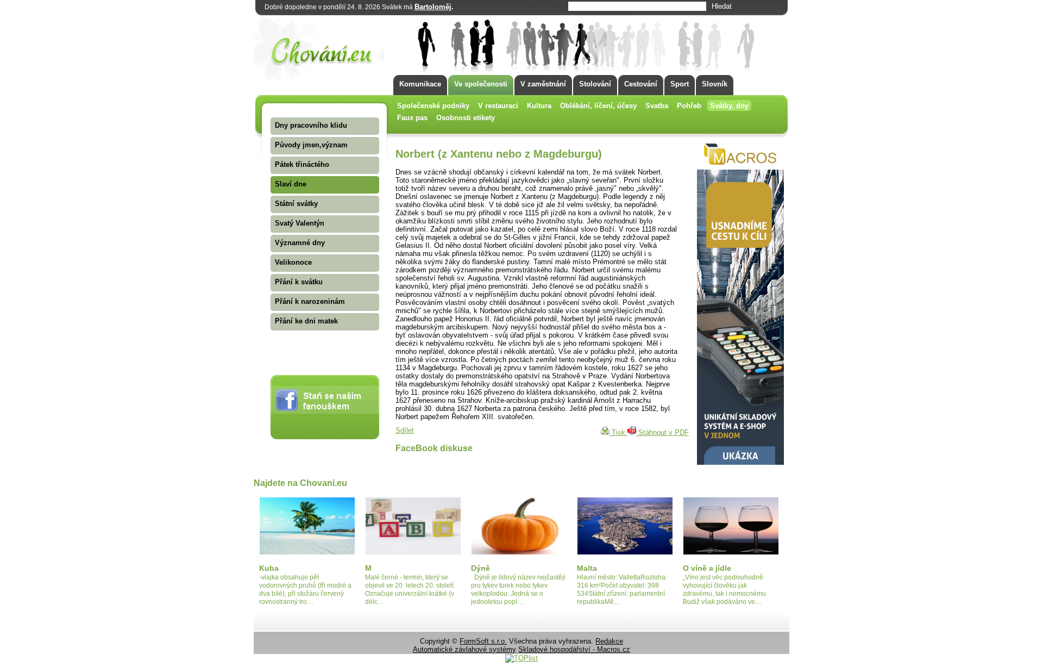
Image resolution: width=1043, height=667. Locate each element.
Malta (587, 568)
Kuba (269, 568)
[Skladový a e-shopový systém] (740, 462)
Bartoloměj (432, 7)
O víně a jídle (707, 568)
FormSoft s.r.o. (483, 641)
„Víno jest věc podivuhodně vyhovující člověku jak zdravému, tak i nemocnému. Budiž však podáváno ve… (725, 590)
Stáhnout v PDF (662, 432)
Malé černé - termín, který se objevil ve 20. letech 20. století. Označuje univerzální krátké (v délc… (410, 590)
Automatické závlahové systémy (464, 649)
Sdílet (404, 430)
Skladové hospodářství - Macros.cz (574, 649)
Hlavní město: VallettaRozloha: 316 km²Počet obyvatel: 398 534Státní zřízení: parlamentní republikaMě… (622, 590)
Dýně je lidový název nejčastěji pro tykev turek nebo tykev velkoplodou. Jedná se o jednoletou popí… (518, 590)
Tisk (618, 432)
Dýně (480, 568)
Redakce (609, 641)
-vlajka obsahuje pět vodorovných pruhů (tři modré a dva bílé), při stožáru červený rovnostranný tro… (305, 590)
